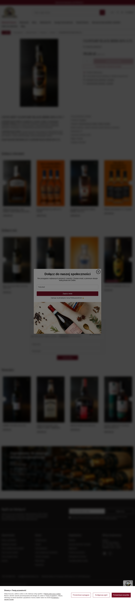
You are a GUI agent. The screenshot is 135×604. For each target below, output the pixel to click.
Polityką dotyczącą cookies (52, 594)
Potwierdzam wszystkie (121, 595)
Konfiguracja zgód (101, 595)
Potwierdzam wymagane (81, 595)
